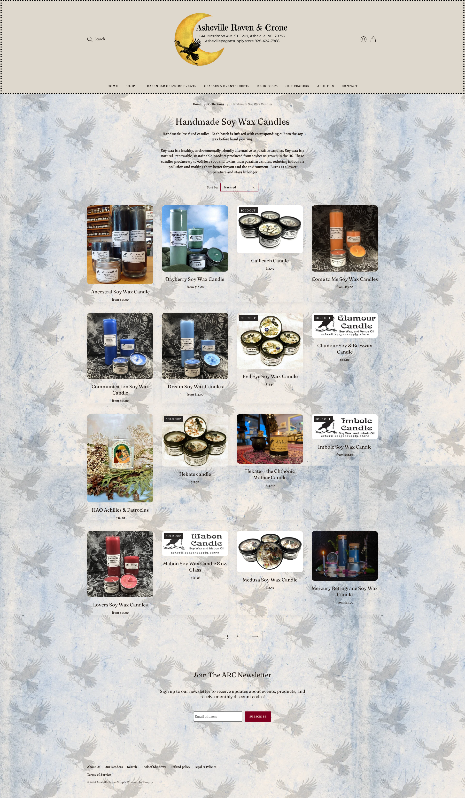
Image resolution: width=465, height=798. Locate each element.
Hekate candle (195, 474)
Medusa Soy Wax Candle (270, 580)
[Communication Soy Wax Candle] (120, 346)
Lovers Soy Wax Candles (120, 605)
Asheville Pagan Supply (111, 782)
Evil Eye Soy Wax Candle (270, 376)
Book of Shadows (153, 767)
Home (113, 86)
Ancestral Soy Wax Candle (120, 292)
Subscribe (258, 716)
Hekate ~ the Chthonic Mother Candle (270, 474)
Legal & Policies (205, 767)
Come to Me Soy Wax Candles (345, 279)
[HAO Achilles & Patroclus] (120, 458)
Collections (216, 104)
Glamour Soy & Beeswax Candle (344, 348)
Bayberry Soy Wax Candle (195, 279)
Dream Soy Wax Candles (195, 386)
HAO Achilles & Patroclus (120, 510)
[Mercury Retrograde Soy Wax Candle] (345, 556)
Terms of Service (99, 774)
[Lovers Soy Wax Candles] (120, 564)
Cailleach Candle (270, 261)
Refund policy (180, 767)
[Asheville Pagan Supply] (232, 40)
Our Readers (297, 86)
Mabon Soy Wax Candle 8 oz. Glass (195, 566)
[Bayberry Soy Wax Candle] (195, 238)
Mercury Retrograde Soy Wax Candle (345, 591)
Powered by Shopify (140, 782)
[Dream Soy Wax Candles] (195, 346)
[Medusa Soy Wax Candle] (270, 551)
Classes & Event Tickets (226, 86)
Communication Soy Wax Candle (120, 389)
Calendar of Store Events (171, 86)
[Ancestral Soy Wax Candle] (120, 244)
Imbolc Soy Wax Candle (345, 447)
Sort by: (212, 187)
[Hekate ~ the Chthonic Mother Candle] (270, 439)
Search (132, 767)
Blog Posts (267, 86)
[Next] (255, 636)
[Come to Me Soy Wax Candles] (345, 238)
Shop (130, 86)
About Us (325, 86)
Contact (349, 86)
